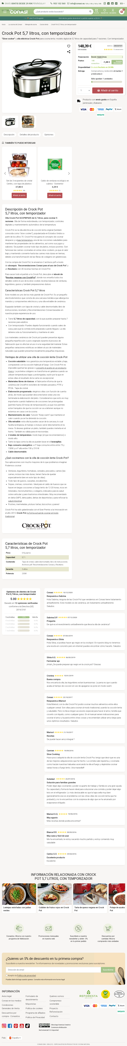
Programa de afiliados (35, 1013)
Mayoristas (31, 1004)
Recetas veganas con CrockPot (20, 277)
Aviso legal (6, 996)
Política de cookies (34, 1008)
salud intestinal (15, 501)
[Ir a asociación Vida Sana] (105, 994)
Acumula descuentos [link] (117, 62)
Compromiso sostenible (55, 1002)
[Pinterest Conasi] (15, 1025)
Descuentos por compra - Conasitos (11, 1014)
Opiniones (48, 134)
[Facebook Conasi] (9, 1025)
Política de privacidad (26, 975)
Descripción (9, 134)
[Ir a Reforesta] (88, 994)
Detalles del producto (29, 134)
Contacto (54, 1016)
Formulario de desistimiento (32, 998)
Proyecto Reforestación (56, 1010)
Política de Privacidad (35, 1017)
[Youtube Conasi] (21, 1025)
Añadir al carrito (19, 195)
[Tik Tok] (27, 1026)
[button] (69, 46)
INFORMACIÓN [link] (11, 991)
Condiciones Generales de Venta (10, 1007)
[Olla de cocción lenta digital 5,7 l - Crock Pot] (37, 77)
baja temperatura (24, 240)
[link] (113, 49)
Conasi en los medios (11, 1000)
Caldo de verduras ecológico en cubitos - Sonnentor (55, 182)
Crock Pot (118, 46)
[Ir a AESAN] (119, 994)
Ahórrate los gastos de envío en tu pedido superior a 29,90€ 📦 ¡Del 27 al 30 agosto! (84, 18)
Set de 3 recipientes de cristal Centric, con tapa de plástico (19, 182)
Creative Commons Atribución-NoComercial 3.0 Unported (54, 1027)
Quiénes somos (57, 996)
